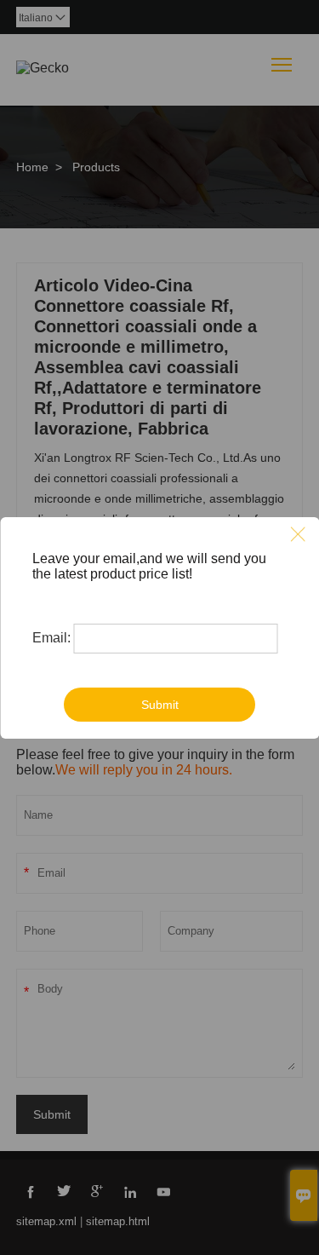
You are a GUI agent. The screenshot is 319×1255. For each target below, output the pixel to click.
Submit (160, 704)
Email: (51, 637)
